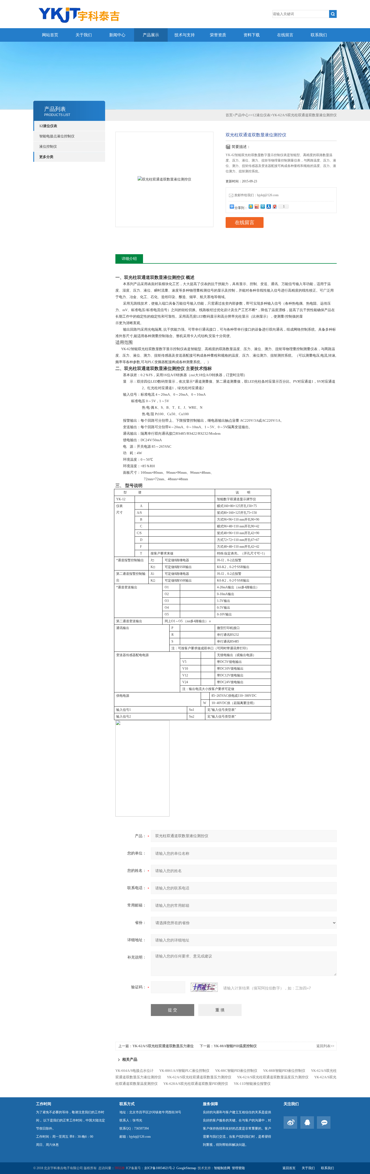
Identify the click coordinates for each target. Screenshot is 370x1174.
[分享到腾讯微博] (262, 206)
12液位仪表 (48, 126)
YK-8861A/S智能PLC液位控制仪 (184, 1071)
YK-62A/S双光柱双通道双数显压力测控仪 (199, 1077)
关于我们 (84, 35)
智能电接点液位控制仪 (56, 136)
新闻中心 (117, 35)
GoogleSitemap (186, 1168)
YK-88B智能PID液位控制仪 (284, 1071)
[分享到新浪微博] (256, 206)
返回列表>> (325, 1046)
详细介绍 (129, 259)
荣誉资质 (218, 35)
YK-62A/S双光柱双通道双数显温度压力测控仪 (273, 1077)
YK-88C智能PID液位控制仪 (236, 1071)
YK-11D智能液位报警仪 (252, 1084)
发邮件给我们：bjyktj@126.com (256, 195)
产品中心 (242, 115)
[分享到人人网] (268, 206)
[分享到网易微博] (274, 206)
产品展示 (151, 35)
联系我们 (319, 35)
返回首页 (289, 1168)
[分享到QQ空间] (251, 206)
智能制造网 (222, 1168)
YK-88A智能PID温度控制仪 (235, 1046)
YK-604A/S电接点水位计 (134, 1071)
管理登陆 (238, 1168)
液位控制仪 (48, 146)
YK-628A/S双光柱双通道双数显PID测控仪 (195, 1084)
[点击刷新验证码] (204, 987)
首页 (229, 115)
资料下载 (252, 35)
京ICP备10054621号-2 (159, 1168)
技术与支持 (184, 35)
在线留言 (285, 35)
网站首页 (50, 35)
